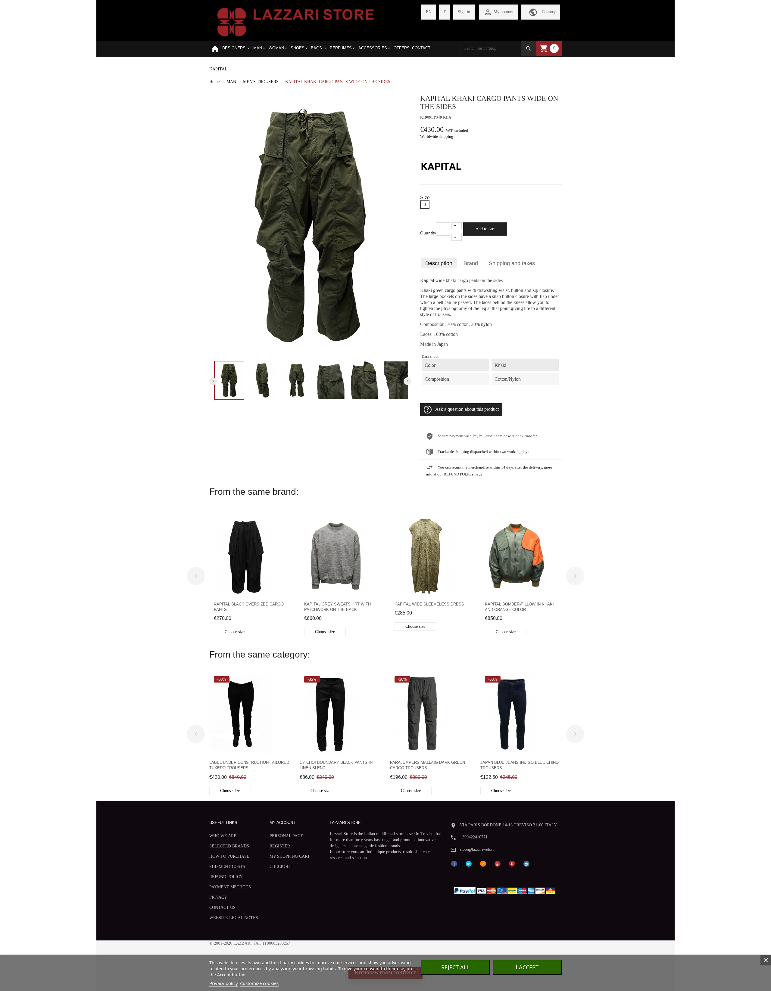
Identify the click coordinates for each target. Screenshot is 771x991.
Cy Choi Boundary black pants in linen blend (336, 765)
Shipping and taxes (512, 263)
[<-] (196, 576)
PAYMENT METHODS (230, 887)
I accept (527, 967)
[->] (575, 576)
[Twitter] (469, 863)
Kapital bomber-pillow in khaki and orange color (519, 607)
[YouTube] (498, 863)
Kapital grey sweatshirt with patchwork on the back (337, 607)
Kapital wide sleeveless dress (429, 604)
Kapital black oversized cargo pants (249, 607)
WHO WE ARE (222, 836)
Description (438, 263)
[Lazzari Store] (295, 21)
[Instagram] (526, 863)
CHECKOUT (281, 866)
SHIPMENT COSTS (227, 866)
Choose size (235, 632)
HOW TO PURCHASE (229, 856)
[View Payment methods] (505, 889)
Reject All (455, 967)
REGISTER (280, 846)
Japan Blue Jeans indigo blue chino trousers (519, 765)
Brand (471, 263)
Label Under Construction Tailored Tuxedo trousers (249, 765)
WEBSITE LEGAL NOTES (233, 917)
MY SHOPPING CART (290, 856)
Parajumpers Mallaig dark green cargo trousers (427, 765)
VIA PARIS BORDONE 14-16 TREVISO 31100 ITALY (508, 825)
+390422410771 (474, 837)
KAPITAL (218, 69)
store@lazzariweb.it (477, 849)
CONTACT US (222, 907)
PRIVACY (218, 897)
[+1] (456, 225)
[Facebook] (454, 863)
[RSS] (483, 863)
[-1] (456, 237)
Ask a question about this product (467, 409)
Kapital (427, 280)
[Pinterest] (512, 863)
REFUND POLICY (226, 877)
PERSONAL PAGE (286, 836)
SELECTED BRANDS (229, 846)
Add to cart (485, 229)
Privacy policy (223, 983)
